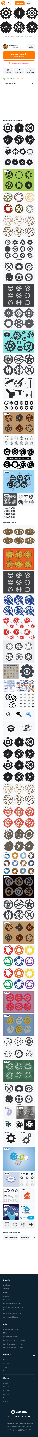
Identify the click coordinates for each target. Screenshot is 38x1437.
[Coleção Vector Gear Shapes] (18, 317)
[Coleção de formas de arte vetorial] (18, 457)
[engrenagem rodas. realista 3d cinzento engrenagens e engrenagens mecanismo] (12, 1173)
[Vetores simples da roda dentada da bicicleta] (18, 294)
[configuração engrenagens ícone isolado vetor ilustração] (10, 1216)
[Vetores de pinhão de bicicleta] (18, 225)
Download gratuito (19, 55)
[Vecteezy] (3, 3)
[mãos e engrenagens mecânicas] (11, 1322)
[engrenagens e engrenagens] (11, 670)
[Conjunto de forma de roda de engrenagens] (18, 248)
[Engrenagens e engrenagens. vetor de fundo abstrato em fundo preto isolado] (10, 498)
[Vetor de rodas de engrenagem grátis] (18, 156)
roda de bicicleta (11, 1364)
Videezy (5, 1419)
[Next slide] (30, 1363)
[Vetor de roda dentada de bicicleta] (18, 179)
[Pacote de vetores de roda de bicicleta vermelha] (18, 865)
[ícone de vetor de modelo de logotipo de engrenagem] (27, 511)
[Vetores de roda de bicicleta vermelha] (18, 627)
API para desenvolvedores (12, 1430)
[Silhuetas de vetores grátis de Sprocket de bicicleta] (18, 340)
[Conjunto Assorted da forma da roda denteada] (18, 271)
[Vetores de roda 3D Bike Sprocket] (18, 888)
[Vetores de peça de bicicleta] (18, 386)
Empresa (6, 1423)
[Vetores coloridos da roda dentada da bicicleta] (18, 911)
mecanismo (25, 1364)
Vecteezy (6, 1415)
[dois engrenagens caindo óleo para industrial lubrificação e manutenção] (11, 715)
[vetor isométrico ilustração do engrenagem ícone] (9, 1160)
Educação (6, 1426)
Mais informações (10, 82)
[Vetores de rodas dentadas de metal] (18, 650)
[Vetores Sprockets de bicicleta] (18, 422)
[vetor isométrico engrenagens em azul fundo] (11, 1257)
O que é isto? (19, 79)
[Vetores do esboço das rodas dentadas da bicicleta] (18, 1096)
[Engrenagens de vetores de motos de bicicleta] (18, 480)
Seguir (31, 47)
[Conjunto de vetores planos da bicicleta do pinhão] (18, 202)
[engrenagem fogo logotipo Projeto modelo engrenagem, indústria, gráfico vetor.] (10, 1305)
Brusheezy (6, 1411)
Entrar (28, 3)
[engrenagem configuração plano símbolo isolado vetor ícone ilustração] (11, 1199)
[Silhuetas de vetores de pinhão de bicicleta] (18, 133)
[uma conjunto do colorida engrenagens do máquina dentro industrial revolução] (18, 1236)
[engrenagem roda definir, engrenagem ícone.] (13, 1186)
